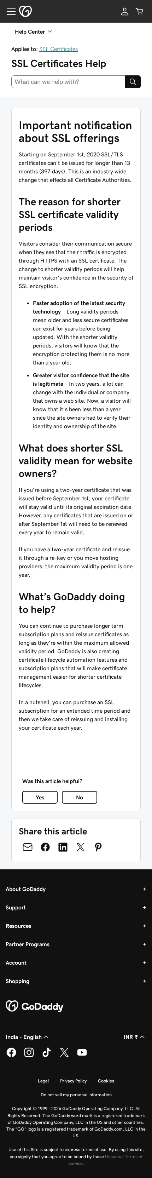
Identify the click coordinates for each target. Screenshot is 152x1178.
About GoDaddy (26, 889)
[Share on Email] (27, 847)
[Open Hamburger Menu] (8, 11)
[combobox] (68, 82)
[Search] (133, 81)
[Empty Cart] (140, 11)
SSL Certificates (58, 49)
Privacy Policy (73, 1081)
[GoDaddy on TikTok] (46, 1056)
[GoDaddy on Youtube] (82, 1056)
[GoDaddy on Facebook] (11, 1056)
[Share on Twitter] (80, 847)
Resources (18, 926)
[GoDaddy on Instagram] (29, 1056)
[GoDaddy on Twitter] (64, 1056)
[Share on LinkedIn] (63, 847)
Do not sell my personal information (76, 1094)
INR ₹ (131, 1037)
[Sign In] (124, 11)
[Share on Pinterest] (98, 847)
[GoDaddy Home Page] (35, 1006)
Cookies (106, 1081)
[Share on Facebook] (45, 847)
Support (16, 907)
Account (16, 962)
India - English (24, 1037)
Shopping (17, 981)
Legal (43, 1081)
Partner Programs (27, 944)
